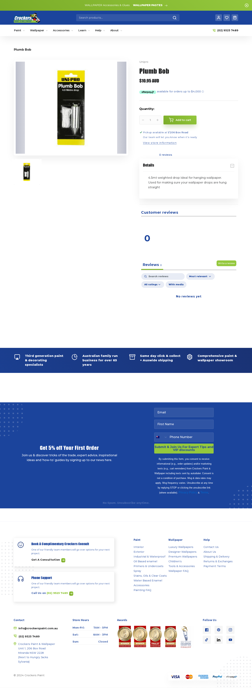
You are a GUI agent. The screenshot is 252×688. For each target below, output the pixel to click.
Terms (204, 492)
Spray (137, 571)
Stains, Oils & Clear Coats (150, 575)
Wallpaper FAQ (178, 571)
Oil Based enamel (145, 561)
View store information (160, 142)
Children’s (175, 561)
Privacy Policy (188, 492)
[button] (213, 223)
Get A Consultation (46, 559)
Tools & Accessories (181, 566)
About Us (209, 552)
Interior (139, 547)
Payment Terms (214, 566)
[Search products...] (175, 18)
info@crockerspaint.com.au (38, 628)
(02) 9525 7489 (58, 593)
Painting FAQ (142, 590)
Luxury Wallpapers (180, 547)
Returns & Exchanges (218, 561)
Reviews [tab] (152, 264)
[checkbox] (176, 284)
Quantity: (147, 109)
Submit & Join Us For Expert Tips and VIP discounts (184, 448)
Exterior (139, 552)
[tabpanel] (188, 305)
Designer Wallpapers (182, 552)
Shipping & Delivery (216, 556)
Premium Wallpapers (182, 556)
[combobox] (127, 17)
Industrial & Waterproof (149, 556)
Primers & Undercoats (148, 566)
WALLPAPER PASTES (148, 5)
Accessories (141, 585)
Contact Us (211, 547)
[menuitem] (19, 30)
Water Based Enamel (148, 580)
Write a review (226, 263)
